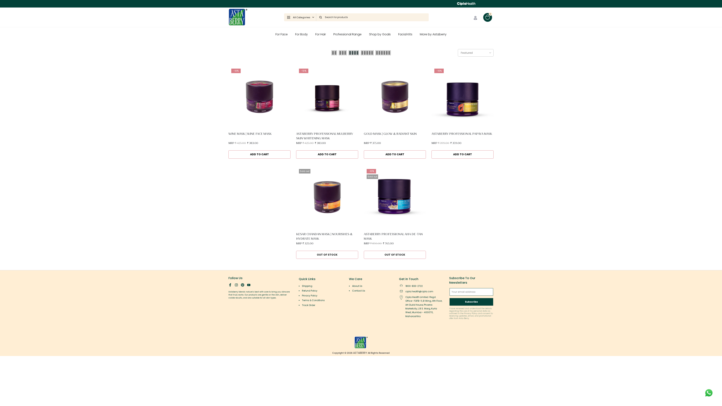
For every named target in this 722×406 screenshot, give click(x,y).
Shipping (307, 286)
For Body (301, 34)
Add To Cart (259, 154)
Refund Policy (309, 290)
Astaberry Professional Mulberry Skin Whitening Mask (324, 136)
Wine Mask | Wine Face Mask (250, 134)
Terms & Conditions (313, 300)
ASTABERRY (360, 353)
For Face (281, 34)
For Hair (320, 34)
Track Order (308, 305)
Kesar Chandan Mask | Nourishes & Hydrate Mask (324, 236)
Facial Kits (405, 34)
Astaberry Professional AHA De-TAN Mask (393, 236)
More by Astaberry (433, 34)
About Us (357, 286)
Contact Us (358, 290)
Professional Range (347, 34)
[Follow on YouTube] (248, 285)
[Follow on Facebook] (230, 285)
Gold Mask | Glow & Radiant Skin (390, 134)
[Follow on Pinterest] (242, 285)
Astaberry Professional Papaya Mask (462, 134)
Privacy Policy (309, 295)
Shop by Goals (380, 34)
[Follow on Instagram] (236, 285)
